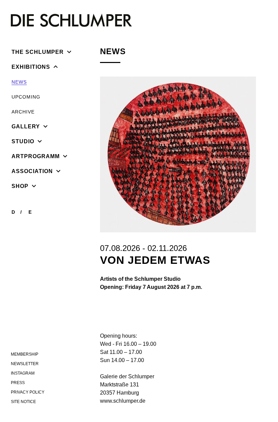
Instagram (23, 373)
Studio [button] (23, 141)
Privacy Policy (27, 392)
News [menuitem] (19, 82)
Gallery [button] (26, 126)
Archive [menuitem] (23, 111)
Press (18, 382)
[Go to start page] (71, 20)
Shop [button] (20, 186)
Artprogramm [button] (36, 156)
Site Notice (23, 401)
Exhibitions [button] (31, 67)
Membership (24, 354)
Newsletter (25, 363)
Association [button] (32, 171)
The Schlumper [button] (38, 52)
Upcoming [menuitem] (26, 97)
